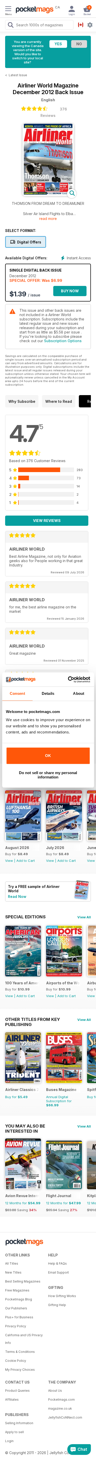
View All (84, 917)
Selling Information (19, 1423)
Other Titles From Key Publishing (32, 1019)
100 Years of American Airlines (22, 983)
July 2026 (55, 847)
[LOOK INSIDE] (48, 194)
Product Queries (17, 1390)
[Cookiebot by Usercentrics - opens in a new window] (68, 679)
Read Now (17, 896)
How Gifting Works (62, 1296)
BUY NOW (70, 291)
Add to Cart (25, 861)
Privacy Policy (15, 1326)
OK (48, 755)
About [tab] (78, 693)
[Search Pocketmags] (10, 25)
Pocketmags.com (61, 1399)
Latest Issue (18, 75)
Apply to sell (14, 1432)
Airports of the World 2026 (63, 983)
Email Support (58, 1272)
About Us (55, 1390)
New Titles (13, 1272)
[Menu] (8, 9)
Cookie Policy (15, 1361)
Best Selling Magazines (22, 1281)
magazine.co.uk (60, 1408)
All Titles (11, 1263)
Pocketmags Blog (18, 1299)
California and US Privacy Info (24, 1339)
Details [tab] (48, 693)
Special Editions (25, 916)
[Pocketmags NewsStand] (33, 10)
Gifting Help (57, 1305)
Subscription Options (63, 341)
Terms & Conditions (20, 1352)
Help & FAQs (57, 1263)
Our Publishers (16, 1308)
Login (9, 1441)
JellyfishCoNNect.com (65, 1417)
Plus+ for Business (19, 1317)
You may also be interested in (25, 1126)
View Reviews (47, 520)
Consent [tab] (17, 693)
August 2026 (17, 847)
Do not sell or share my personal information (48, 775)
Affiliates (12, 1399)
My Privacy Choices (20, 1370)
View (9, 861)
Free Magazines (17, 1290)
